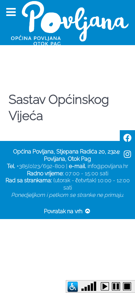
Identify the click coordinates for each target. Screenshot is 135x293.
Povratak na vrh (64, 211)
